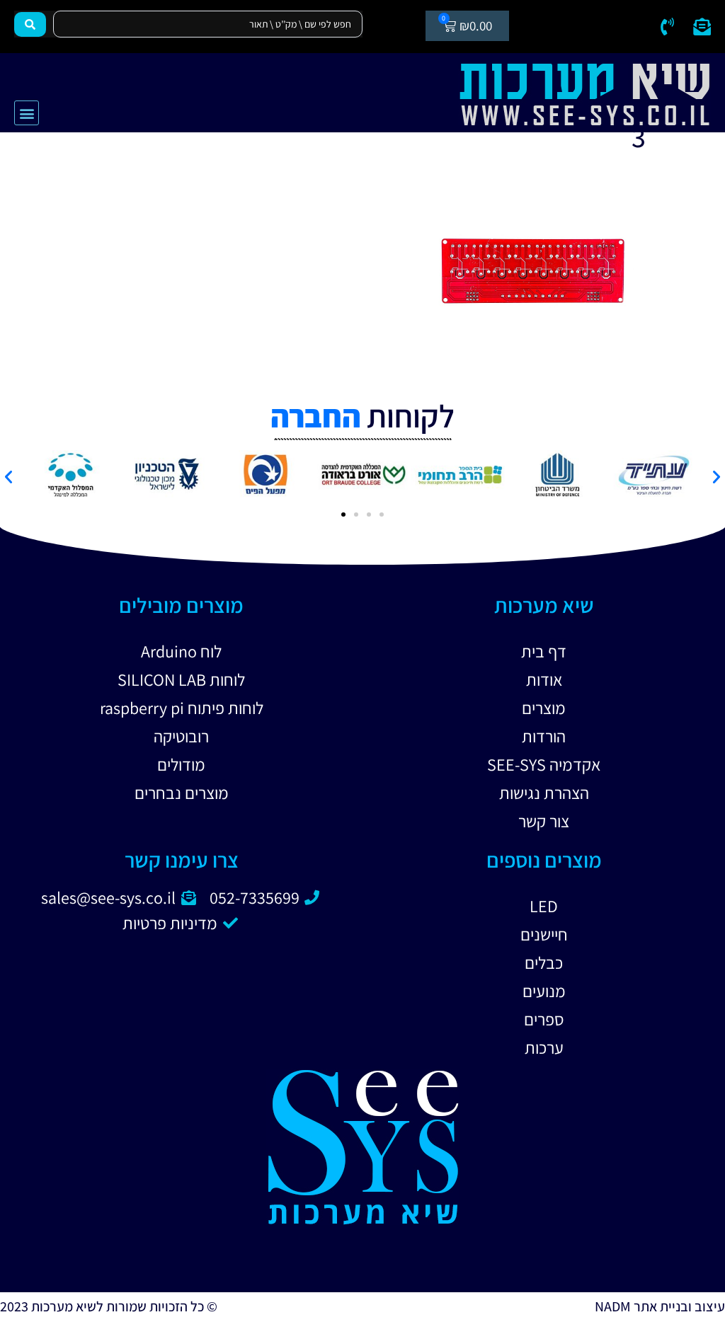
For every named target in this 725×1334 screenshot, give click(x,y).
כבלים (544, 962)
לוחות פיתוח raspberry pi (181, 707)
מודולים (181, 764)
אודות (544, 679)
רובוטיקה (181, 736)
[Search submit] (30, 24)
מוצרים (544, 707)
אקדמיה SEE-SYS (543, 764)
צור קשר (543, 821)
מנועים (544, 990)
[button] (26, 112)
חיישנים (544, 934)
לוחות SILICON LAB (181, 679)
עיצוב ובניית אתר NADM (660, 1306)
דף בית (543, 651)
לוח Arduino (181, 651)
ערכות (544, 1047)
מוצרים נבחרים (182, 792)
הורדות (544, 736)
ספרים (544, 1019)
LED (544, 906)
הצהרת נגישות (544, 792)
